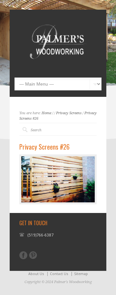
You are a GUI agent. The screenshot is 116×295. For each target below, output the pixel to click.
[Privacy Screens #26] (58, 179)
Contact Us (59, 274)
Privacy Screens (69, 113)
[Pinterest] (33, 255)
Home (46, 113)
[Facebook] (23, 255)
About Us (36, 274)
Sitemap (81, 274)
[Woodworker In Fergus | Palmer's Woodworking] (58, 68)
